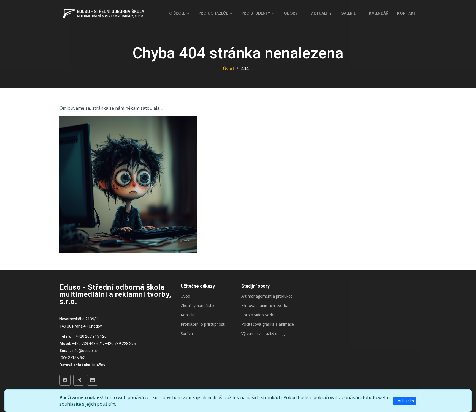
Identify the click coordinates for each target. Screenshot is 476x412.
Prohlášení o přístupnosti (203, 324)
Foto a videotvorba (258, 315)
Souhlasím (405, 400)
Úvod (228, 68)
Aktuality (321, 13)
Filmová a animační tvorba (264, 305)
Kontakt (406, 13)
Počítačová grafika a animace (267, 324)
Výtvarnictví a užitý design (264, 334)
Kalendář (378, 13)
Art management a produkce (267, 296)
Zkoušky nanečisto (197, 305)
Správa (187, 334)
